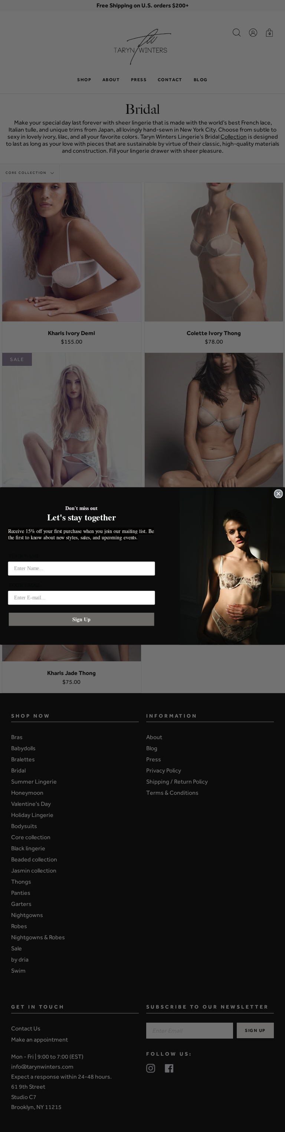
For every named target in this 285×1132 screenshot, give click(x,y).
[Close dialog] (278, 493)
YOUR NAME (24, 556)
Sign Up (81, 619)
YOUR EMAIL (25, 585)
